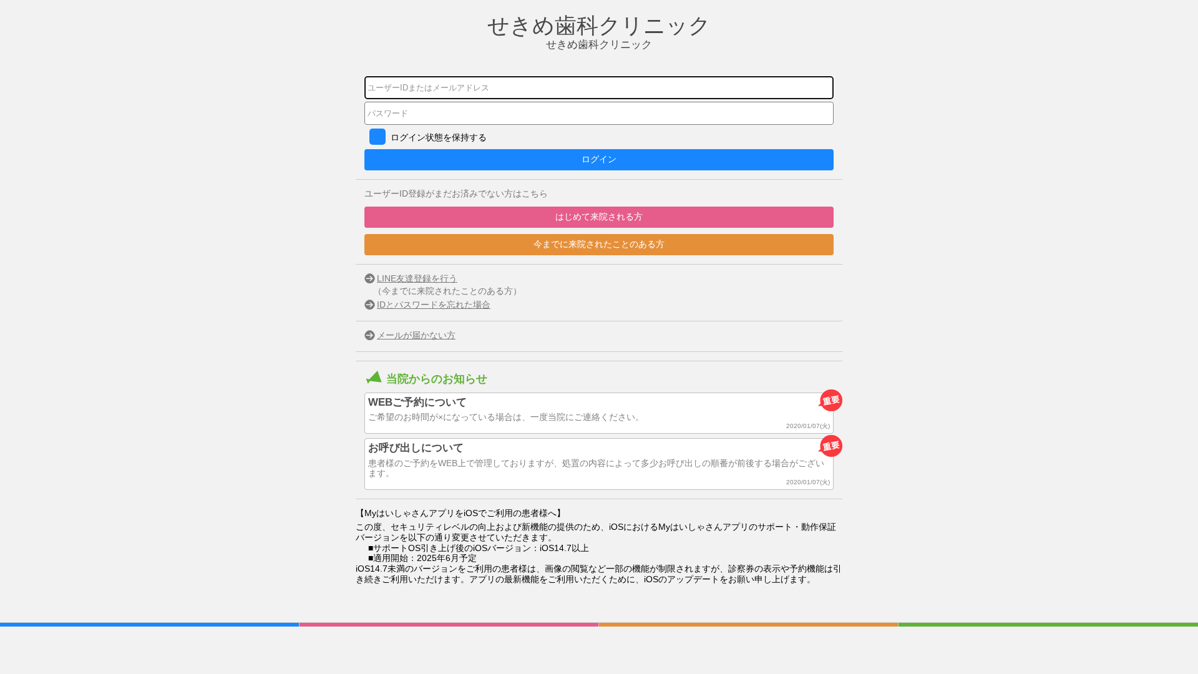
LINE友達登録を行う (417, 278)
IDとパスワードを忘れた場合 (433, 305)
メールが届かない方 (416, 335)
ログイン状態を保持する (439, 137)
